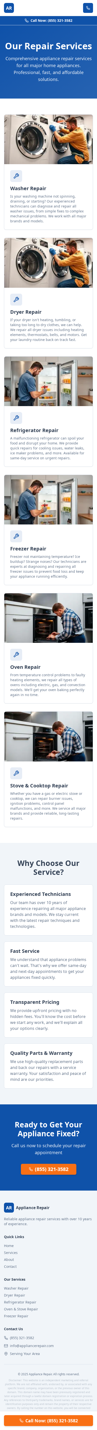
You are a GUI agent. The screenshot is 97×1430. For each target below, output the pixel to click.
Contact (10, 1266)
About (9, 1259)
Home (9, 1245)
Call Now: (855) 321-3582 (51, 20)
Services (11, 1252)
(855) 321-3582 (51, 1169)
